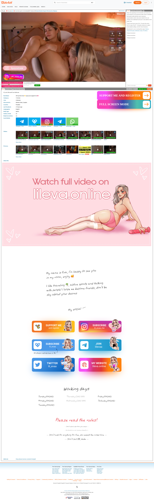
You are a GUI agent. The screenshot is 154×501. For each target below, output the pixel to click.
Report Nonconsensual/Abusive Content (103, 479)
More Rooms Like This (18, 89)
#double (41, 11)
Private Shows (89, 468)
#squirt (44, 11)
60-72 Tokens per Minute (79, 472)
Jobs (146, 479)
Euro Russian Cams (66, 471)
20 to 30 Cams (55, 471)
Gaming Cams (89, 471)
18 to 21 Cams (55, 469)
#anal (37, 11)
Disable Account (124, 479)
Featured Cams (100, 468)
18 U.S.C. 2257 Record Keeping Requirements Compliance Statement (77, 490)
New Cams (88, 469)
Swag (80, 480)
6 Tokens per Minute (78, 468)
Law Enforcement (88, 479)
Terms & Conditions (21, 479)
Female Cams (100, 469)
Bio (3, 89)
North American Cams (67, 468)
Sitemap (75, 480)
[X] (77, 487)
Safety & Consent (11, 479)
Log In (145, 2)
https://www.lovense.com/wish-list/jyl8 (26, 459)
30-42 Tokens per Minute (79, 471)
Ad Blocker (137, 30)
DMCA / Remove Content (61, 479)
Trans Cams (99, 473)
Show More (18, 142)
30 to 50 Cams (55, 472)
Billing (116, 479)
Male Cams (99, 471)
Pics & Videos (9, 89)
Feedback (70, 479)
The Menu (145, 30)
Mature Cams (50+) (56, 473)
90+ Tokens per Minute (79, 473)
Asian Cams (64, 472)
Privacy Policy (31, 479)
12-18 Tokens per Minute (79, 469)
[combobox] (71, 2)
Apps (130, 479)
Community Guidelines (47, 479)
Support (38, 479)
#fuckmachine (50, 11)
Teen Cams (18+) (56, 468)
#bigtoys (55, 11)
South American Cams (67, 473)
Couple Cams (99, 472)
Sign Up (137, 2)
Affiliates (141, 479)
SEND (149, 85)
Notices (147, 29)
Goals (141, 30)
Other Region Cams (66, 469)
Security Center (78, 479)
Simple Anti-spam (131, 30)
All (92, 2)
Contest (135, 479)
